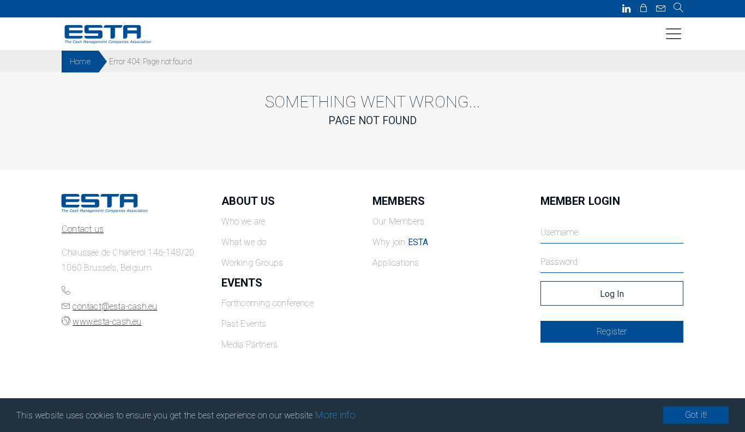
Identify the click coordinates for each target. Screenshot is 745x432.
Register (612, 331)
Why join (400, 242)
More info (335, 415)
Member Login (580, 201)
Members (398, 201)
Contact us (83, 229)
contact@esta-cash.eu (115, 306)
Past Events (244, 324)
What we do (244, 242)
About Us (248, 201)
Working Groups (252, 263)
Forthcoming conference (267, 303)
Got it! (696, 415)
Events (242, 282)
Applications (395, 263)
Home (80, 61)
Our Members (398, 221)
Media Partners (249, 344)
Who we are (243, 221)
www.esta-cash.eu (107, 322)
